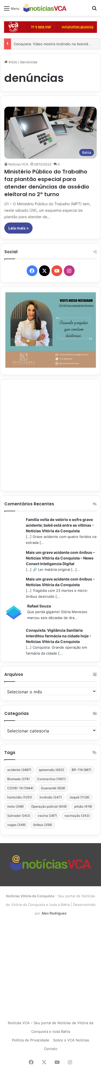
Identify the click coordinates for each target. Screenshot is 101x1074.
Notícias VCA (18, 164)
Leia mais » (18, 228)
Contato (50, 1049)
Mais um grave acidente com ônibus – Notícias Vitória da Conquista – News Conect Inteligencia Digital (60, 558)
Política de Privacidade (30, 1040)
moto (15, 806)
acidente (19, 770)
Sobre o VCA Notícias (71, 1040)
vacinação (77, 816)
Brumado (18, 779)
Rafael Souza (39, 606)
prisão (83, 806)
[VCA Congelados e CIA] (50, 27)
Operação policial (49, 806)
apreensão (51, 770)
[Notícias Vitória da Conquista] (45, 8)
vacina (47, 816)
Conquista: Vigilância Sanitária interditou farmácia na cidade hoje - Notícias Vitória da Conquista (58, 636)
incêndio (51, 797)
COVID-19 (20, 788)
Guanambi (53, 788)
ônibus (42, 825)
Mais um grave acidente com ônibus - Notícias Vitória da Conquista (60, 582)
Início (12, 62)
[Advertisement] (50, 435)
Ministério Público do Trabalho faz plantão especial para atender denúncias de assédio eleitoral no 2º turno (46, 183)
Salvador (18, 816)
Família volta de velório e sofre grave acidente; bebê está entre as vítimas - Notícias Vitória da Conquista (60, 525)
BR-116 (81, 770)
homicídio (19, 797)
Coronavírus (51, 779)
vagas (16, 825)
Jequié (79, 797)
